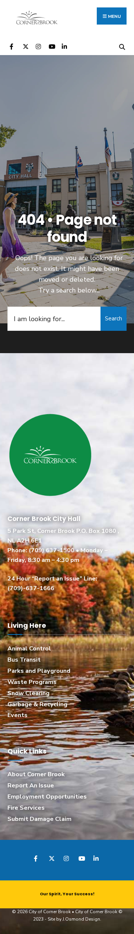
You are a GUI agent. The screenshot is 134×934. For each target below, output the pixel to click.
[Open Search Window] (121, 45)
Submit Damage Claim (39, 819)
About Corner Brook (36, 774)
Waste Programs (32, 682)
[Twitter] (25, 45)
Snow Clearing (28, 693)
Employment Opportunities (47, 797)
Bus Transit (24, 660)
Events (17, 715)
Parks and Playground (38, 671)
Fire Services (26, 808)
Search (113, 318)
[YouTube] (51, 45)
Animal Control (29, 648)
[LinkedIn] (64, 45)
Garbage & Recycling (37, 704)
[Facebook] (12, 45)
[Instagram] (38, 45)
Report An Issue (30, 785)
